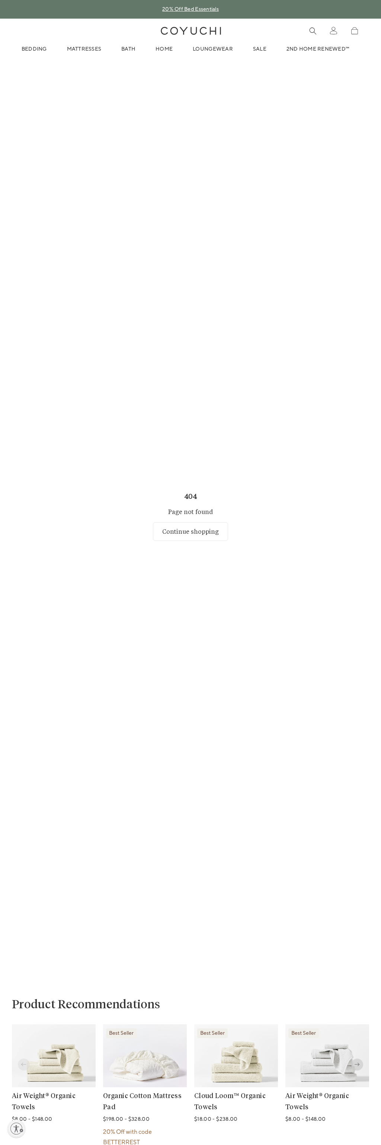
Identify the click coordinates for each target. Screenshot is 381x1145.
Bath (128, 49)
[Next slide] (357, 1065)
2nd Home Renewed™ (317, 49)
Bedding (34, 49)
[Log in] (333, 30)
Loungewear (213, 49)
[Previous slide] (24, 1065)
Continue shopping (190, 531)
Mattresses (84, 49)
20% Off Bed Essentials (190, 9)
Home (164, 49)
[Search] (313, 31)
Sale (259, 49)
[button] (354, 30)
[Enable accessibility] (16, 1129)
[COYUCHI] (191, 30)
